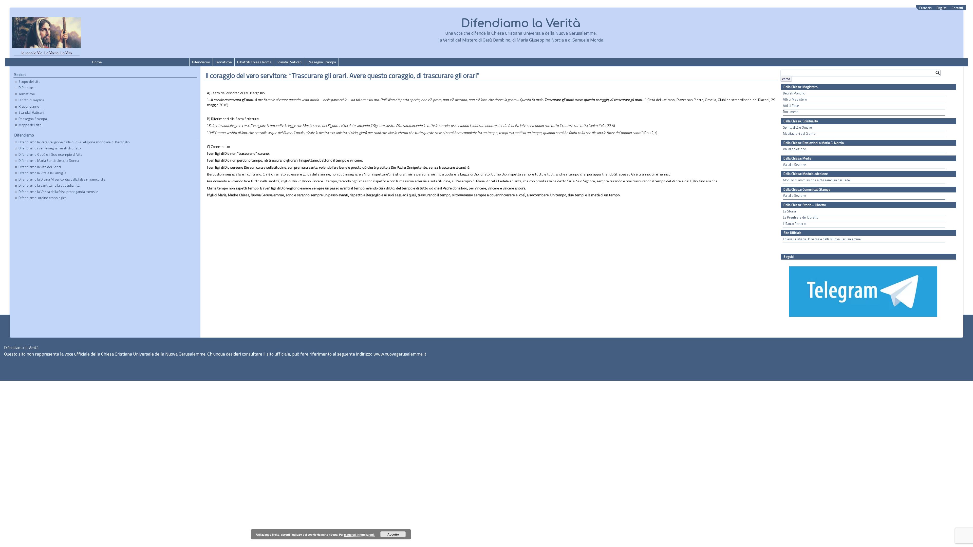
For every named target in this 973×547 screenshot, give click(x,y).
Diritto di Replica (31, 100)
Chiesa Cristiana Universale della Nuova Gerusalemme (822, 239)
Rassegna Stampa (322, 62)
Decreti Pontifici (794, 93)
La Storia (789, 211)
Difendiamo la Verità (520, 23)
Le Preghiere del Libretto (800, 217)
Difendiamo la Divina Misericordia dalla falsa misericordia (61, 179)
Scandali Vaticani (289, 62)
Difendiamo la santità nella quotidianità (49, 185)
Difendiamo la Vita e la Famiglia (42, 173)
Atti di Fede (791, 105)
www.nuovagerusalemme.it (399, 353)
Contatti (957, 8)
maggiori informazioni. (359, 534)
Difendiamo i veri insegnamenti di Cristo (49, 148)
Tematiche (223, 62)
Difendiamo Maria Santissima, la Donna (48, 160)
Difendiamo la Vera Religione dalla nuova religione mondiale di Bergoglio (74, 142)
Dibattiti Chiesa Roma (254, 62)
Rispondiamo (28, 106)
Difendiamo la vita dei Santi (39, 167)
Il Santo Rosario (794, 223)
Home (97, 62)
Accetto (393, 534)
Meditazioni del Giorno (799, 133)
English (942, 8)
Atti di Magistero (795, 99)
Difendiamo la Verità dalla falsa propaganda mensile (58, 191)
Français (925, 8)
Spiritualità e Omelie (797, 127)
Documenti (790, 111)
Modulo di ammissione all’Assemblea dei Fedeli (817, 180)
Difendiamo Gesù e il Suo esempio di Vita (50, 154)
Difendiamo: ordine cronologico (42, 198)
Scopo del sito (29, 81)
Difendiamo (201, 62)
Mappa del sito (30, 125)
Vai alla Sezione (794, 149)
